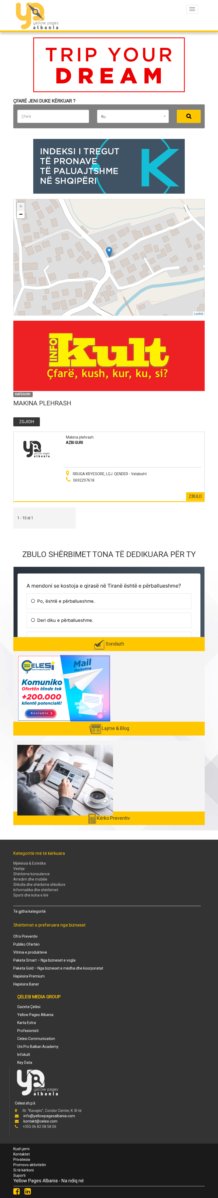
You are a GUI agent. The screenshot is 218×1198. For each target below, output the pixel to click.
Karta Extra (26, 1023)
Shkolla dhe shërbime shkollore (39, 884)
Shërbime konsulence (31, 874)
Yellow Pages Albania (35, 1015)
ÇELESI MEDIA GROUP (39, 996)
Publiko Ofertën (26, 944)
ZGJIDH (26, 421)
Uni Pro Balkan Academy (37, 1046)
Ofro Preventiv (25, 936)
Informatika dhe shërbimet (35, 890)
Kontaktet (21, 1154)
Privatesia (21, 1159)
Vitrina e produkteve (30, 952)
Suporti (19, 1175)
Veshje (19, 868)
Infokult (23, 1054)
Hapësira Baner (26, 984)
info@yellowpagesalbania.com (49, 1116)
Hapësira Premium (29, 976)
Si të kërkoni (23, 1170)
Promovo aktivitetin (29, 1165)
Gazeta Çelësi (28, 1007)
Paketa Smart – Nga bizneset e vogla (44, 960)
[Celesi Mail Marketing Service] (63, 688)
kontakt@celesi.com (40, 1121)
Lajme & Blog (115, 728)
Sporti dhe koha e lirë (30, 895)
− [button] (21, 214)
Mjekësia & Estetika (29, 863)
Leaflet (198, 313)
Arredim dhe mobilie (30, 879)
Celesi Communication (36, 1038)
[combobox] (133, 116)
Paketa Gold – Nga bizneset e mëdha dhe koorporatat (58, 968)
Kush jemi (21, 1149)
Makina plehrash (80, 437)
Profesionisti (28, 1031)
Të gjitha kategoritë (29, 911)
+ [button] (21, 206)
